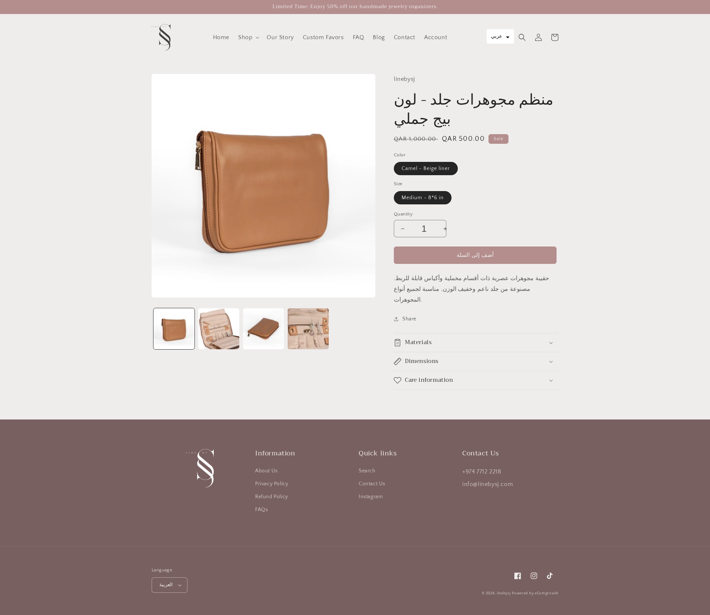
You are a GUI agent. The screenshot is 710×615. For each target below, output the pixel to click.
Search (367, 471)
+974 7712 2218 (481, 471)
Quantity (403, 214)
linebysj (504, 593)
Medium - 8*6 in (423, 198)
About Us (266, 471)
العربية (166, 584)
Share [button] (409, 319)
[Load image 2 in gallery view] (218, 328)
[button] (248, 37)
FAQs (261, 510)
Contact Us (372, 484)
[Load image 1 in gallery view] (174, 328)
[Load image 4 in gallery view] (308, 328)
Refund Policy (271, 497)
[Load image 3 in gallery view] (263, 328)
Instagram (371, 497)
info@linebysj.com (487, 484)
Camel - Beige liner (426, 168)
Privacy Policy (271, 484)
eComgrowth (546, 593)
